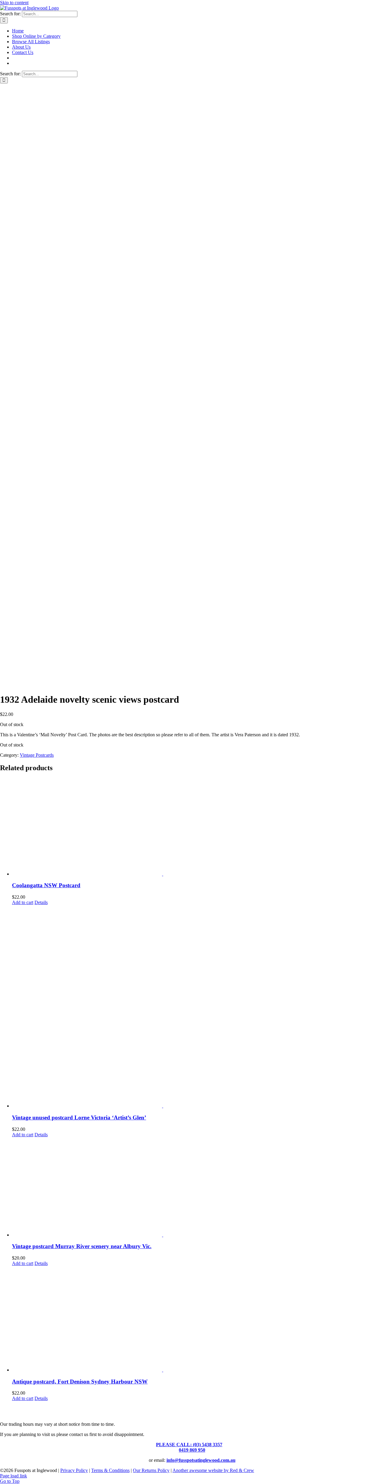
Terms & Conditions (110, 1470)
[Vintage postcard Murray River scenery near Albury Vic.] (198, 1187)
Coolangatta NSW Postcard (46, 885)
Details (41, 902)
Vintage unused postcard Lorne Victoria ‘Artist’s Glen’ (79, 1117)
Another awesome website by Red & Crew (213, 1470)
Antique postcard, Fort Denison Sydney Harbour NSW (80, 1381)
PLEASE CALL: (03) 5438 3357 (189, 1444)
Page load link (13, 1475)
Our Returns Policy (151, 1470)
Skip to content (14, 2)
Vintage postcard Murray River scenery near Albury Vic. (82, 1246)
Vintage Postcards (37, 755)
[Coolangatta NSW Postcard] (198, 827)
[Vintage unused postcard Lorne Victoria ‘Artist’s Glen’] (198, 1007)
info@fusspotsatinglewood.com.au (201, 1460)
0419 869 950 (192, 1449)
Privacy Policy (74, 1470)
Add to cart (22, 902)
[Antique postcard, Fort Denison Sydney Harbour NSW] (198, 1319)
